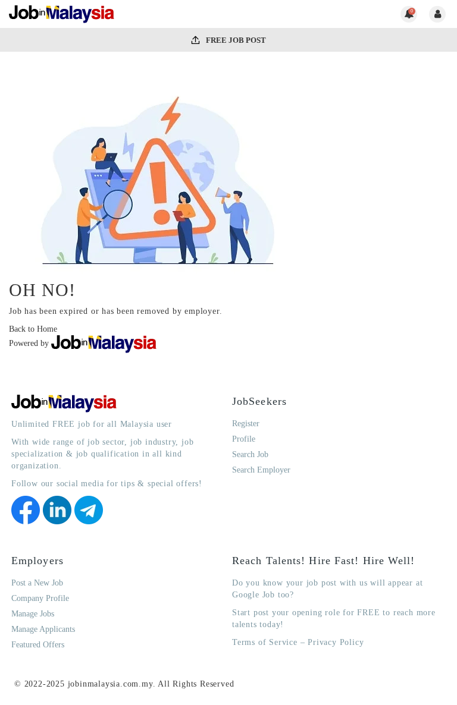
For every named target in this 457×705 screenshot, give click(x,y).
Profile (243, 439)
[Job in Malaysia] (62, 14)
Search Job (250, 454)
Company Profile (40, 598)
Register (245, 423)
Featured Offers (37, 644)
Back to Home (33, 329)
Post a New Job (37, 582)
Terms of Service (265, 642)
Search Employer (261, 469)
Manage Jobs (32, 613)
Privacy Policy (336, 642)
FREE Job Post (235, 40)
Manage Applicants (43, 629)
